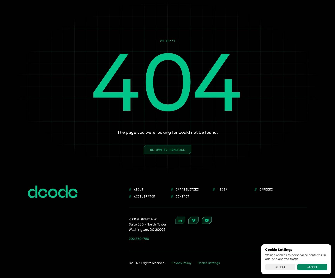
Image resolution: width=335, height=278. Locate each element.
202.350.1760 (139, 239)
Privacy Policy (181, 263)
